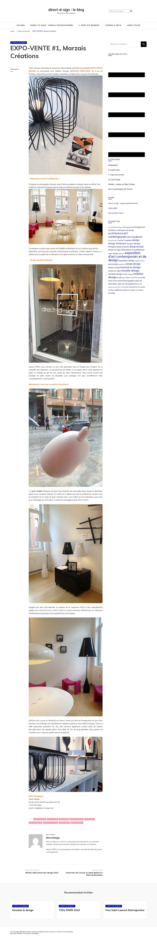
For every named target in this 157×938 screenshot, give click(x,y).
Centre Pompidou (124, 240)
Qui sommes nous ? (116, 213)
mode (119, 277)
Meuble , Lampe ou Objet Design (121, 184)
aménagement (127, 227)
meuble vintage (128, 274)
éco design (139, 290)
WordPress (35, 933)
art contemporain (118, 234)
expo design (64, 819)
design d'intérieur (117, 243)
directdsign (14, 69)
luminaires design (130, 267)
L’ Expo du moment (89, 25)
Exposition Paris (139, 261)
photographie (129, 281)
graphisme (122, 264)
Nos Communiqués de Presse (120, 189)
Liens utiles (133, 25)
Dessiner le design (22, 910)
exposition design (126, 260)
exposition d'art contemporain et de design (127, 256)
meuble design (64, 822)
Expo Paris (121, 253)
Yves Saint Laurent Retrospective (124, 910)
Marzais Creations (50, 822)
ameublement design (115, 227)
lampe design (89, 819)
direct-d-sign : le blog (66, 9)
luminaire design (35, 822)
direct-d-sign (52, 819)
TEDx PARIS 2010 (69, 910)
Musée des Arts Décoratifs (135, 277)
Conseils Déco (113, 25)
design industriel (122, 247)
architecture (115, 233)
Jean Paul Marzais (76, 819)
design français (40, 819)
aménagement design (125, 230)
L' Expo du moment (18, 42)
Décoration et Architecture (132, 250)
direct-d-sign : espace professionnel (51, 25)
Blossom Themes (16, 933)
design (136, 240)
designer (130, 244)
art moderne (134, 236)
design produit (136, 246)
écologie (111, 293)
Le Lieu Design (114, 179)
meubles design (115, 274)
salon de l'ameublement (127, 284)
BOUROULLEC (112, 240)
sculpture (117, 290)
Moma (124, 277)
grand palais (113, 264)
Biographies (113, 165)
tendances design (128, 290)
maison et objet (114, 271)
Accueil (21, 25)
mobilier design (76, 822)
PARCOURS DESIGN (115, 281)
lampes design (114, 267)
